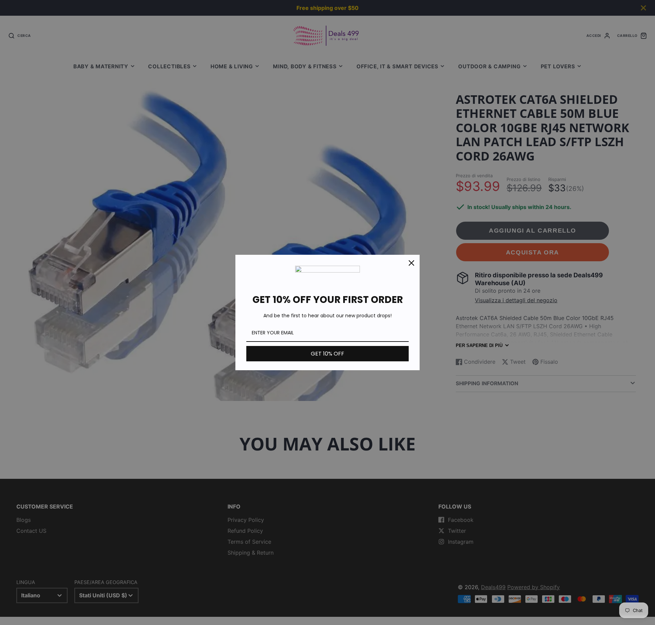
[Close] (411, 263)
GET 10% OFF (327, 354)
